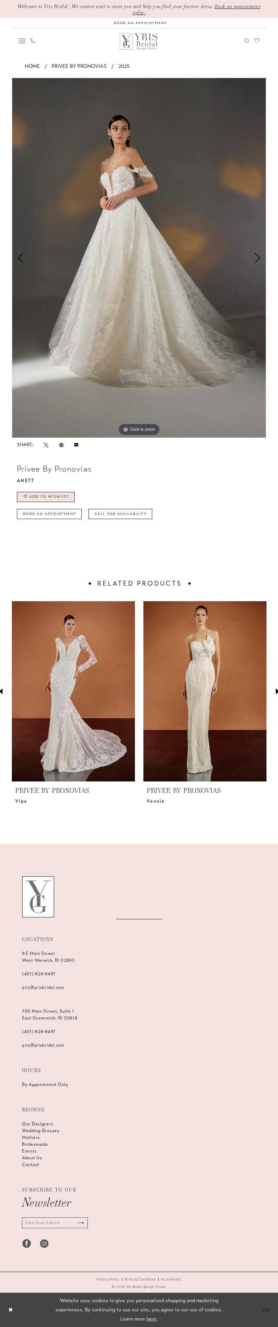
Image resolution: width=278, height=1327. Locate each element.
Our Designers (37, 1124)
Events (29, 1151)
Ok (266, 1310)
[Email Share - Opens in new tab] (76, 444)
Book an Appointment (49, 514)
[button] (22, 40)
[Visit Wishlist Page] (257, 40)
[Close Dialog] (10, 1310)
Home (32, 66)
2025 (124, 66)
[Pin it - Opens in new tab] (61, 445)
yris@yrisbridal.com (43, 987)
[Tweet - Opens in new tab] (46, 445)
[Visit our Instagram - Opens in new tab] (44, 1243)
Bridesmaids (35, 1144)
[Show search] (247, 40)
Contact (30, 1164)
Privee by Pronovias (79, 66)
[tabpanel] (139, 257)
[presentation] (73, 691)
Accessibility (171, 1279)
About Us (32, 1158)
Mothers (31, 1137)
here (151, 1319)
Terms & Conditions (140, 1279)
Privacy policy (108, 1279)
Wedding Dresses (40, 1131)
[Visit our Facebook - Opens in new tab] (26, 1243)
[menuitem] (22, 40)
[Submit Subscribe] (79, 1222)
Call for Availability (121, 514)
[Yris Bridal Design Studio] (38, 897)
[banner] (139, 41)
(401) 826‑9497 (39, 974)
